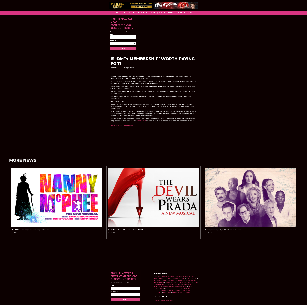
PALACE (174, 284)
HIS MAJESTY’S (159, 282)
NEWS (123, 13)
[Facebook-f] (155, 296)
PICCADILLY (189, 284)
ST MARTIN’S (187, 288)
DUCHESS (182, 278)
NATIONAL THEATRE (190, 282)
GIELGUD (171, 280)
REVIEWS (162, 13)
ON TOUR (153, 13)
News (132, 68)
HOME (117, 13)
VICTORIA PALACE (177, 292)
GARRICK (164, 280)
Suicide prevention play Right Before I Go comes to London (223, 229)
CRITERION (166, 278)
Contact (172, 300)
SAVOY (190, 286)
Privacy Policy (165, 300)
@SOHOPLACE (169, 288)
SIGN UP (123, 48)
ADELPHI (157, 277)
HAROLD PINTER (191, 280)
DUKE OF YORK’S (191, 278)
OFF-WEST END (142, 13)
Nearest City (114, 40)
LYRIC (181, 282)
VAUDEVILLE (167, 292)
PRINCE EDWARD (168, 286)
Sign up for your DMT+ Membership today (122, 125)
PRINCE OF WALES (181, 286)
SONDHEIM (178, 288)
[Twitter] (166, 296)
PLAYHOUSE (158, 286)
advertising (157, 300)
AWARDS (170, 13)
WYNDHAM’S (188, 292)
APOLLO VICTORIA (191, 277)
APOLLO (181, 277)
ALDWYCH (164, 277)
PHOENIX (181, 284)
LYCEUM (167, 282)
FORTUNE (157, 280)
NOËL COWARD (159, 284)
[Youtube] (163, 296)
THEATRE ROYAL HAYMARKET (184, 290)
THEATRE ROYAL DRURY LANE (164, 290)
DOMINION (174, 278)
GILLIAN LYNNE (180, 280)
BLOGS (190, 13)
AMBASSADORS (173, 277)
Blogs (126, 68)
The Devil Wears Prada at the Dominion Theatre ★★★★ (125, 229)
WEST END (132, 13)
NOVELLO (168, 284)
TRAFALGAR (158, 292)
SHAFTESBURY (159, 288)
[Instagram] (159, 296)
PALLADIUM (175, 282)
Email (111, 34)
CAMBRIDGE (158, 278)
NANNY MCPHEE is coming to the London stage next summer (30, 229)
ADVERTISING (181, 13)
